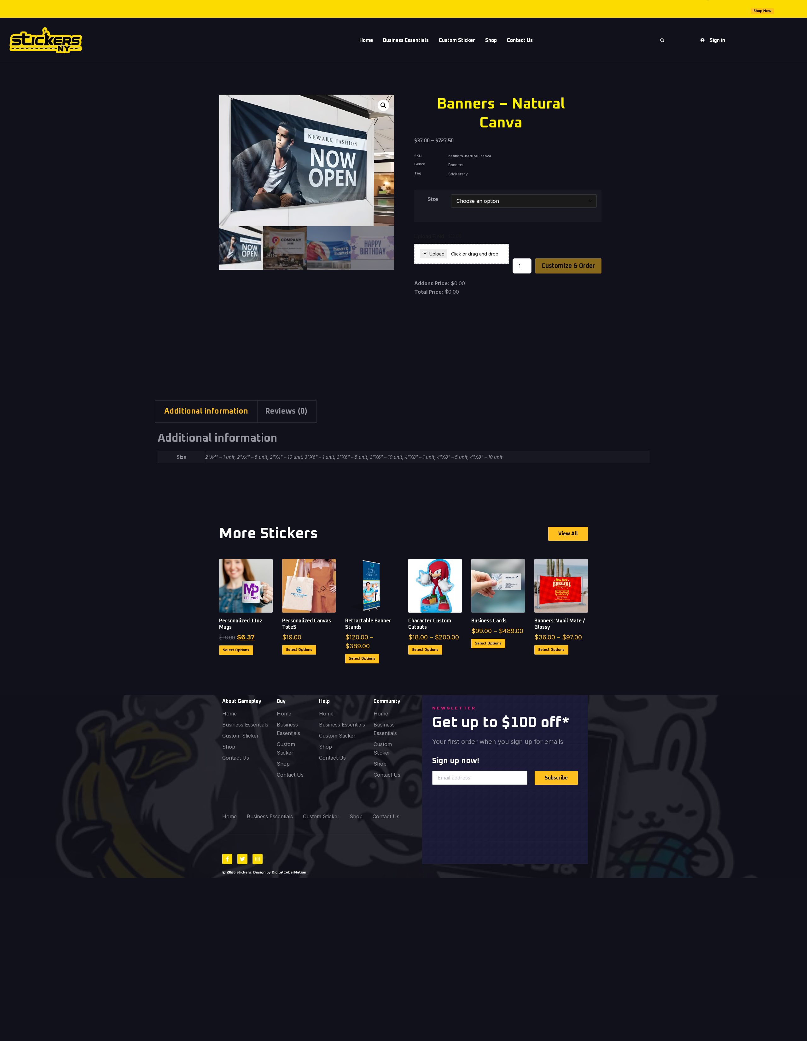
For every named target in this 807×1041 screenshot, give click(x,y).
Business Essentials (406, 40)
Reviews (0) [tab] (286, 411)
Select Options (236, 650)
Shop (491, 40)
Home (366, 40)
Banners (455, 164)
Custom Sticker (457, 40)
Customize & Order (568, 266)
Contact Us (520, 40)
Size (432, 199)
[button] (662, 40)
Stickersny (458, 174)
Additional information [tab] (206, 411)
